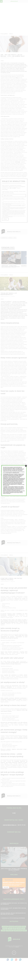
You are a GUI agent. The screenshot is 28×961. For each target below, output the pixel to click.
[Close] (26, 466)
